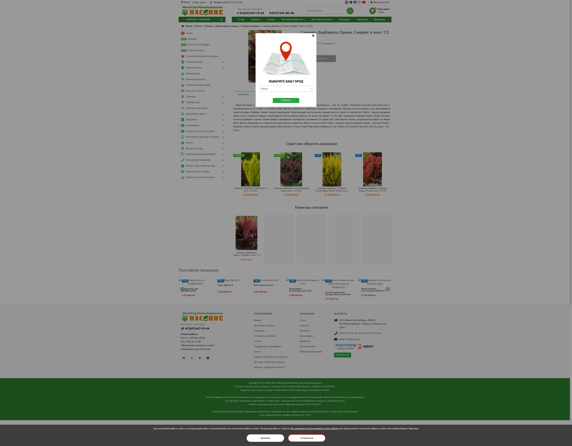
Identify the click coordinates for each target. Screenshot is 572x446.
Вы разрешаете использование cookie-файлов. (315, 429)
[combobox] (286, 89)
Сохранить (286, 100)
